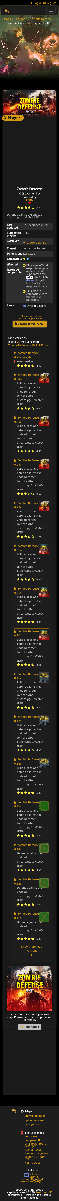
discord (31, 280)
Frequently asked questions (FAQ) (31, 1180)
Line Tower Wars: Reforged (35, 1145)
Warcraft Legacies (36, 1153)
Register (51, 3)
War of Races (32, 1149)
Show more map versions (31, 949)
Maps (7, 19)
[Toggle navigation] (51, 10)
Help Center (32, 1170)
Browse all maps (34, 1116)
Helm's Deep (32, 1163)
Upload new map (35, 1120)
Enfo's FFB (30, 1136)
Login (37, 3)
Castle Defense (42, 19)
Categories (21, 19)
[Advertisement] (29, 58)
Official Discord (36, 306)
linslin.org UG (44, 1192)
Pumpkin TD (32, 1140)
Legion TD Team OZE (34, 1158)
